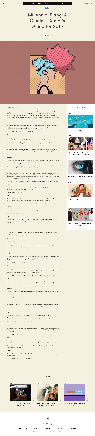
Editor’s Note (23, 428)
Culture (47, 8)
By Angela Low (7, 415)
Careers (48, 428)
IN (47, 424)
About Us (36, 428)
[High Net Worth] (3, 3)
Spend (46, 3)
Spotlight (62, 3)
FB (43, 424)
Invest (39, 3)
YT (51, 424)
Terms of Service (59, 431)
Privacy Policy (52, 431)
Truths (53, 3)
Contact (60, 428)
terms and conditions (79, 228)
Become (32, 3)
